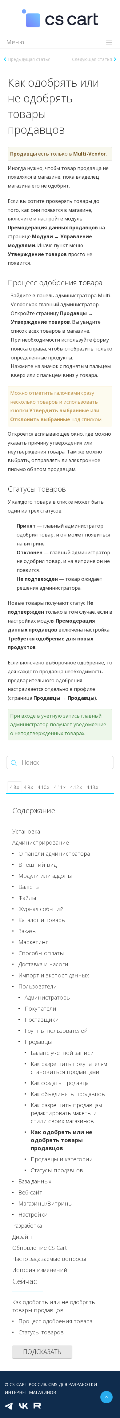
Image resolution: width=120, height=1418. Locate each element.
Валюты (29, 886)
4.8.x (14, 787)
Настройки (33, 1214)
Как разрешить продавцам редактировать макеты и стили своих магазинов (66, 1113)
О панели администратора (54, 853)
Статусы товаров (41, 1332)
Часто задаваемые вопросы (49, 1258)
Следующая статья (92, 59)
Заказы (27, 931)
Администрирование (40, 842)
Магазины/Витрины (45, 1203)
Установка (26, 831)
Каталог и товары (42, 920)
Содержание (33, 810)
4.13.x (92, 787)
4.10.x (43, 787)
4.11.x (60, 787)
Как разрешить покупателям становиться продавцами (69, 1067)
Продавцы (38, 1041)
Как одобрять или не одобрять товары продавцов (61, 1140)
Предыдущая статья (29, 59)
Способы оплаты (41, 953)
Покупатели (40, 1008)
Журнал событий (41, 909)
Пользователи (37, 986)
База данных (34, 1181)
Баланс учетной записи (62, 1052)
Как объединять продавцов (68, 1094)
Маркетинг (33, 942)
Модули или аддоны (45, 875)
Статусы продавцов (57, 1170)
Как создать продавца (60, 1083)
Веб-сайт (30, 1192)
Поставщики (42, 1019)
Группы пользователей (56, 1030)
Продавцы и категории (62, 1159)
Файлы (27, 897)
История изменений (39, 1269)
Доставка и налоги (43, 964)
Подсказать (42, 1352)
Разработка (27, 1225)
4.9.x (28, 787)
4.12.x (76, 787)
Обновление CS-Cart (39, 1247)
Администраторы (48, 997)
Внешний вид (37, 864)
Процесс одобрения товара (55, 1321)
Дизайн (22, 1236)
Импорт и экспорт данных (53, 975)
